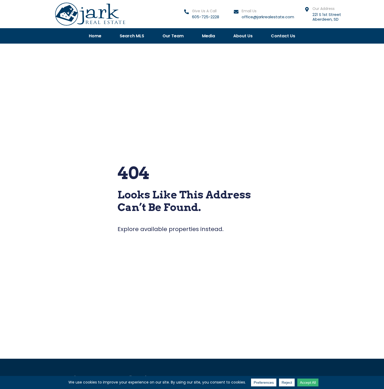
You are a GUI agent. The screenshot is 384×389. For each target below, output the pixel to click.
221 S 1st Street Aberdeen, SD (326, 17)
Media (208, 36)
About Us (243, 36)
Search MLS (132, 36)
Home (95, 36)
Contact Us (283, 36)
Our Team (173, 36)
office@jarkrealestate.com (268, 17)
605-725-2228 (205, 17)
